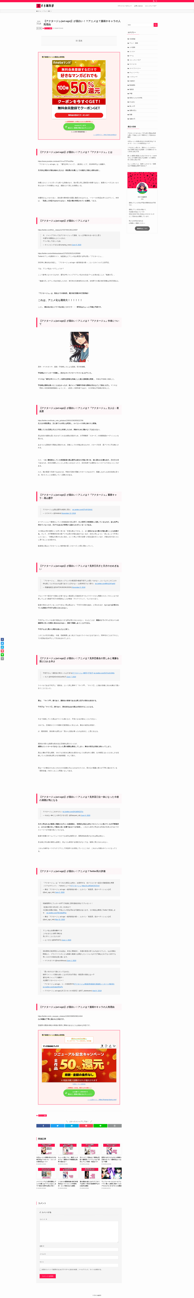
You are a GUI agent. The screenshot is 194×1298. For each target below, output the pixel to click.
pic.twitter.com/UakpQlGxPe (53, 987)
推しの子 (132, 106)
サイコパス (133, 64)
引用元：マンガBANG (79, 1084)
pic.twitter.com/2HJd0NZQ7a (73, 812)
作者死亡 (132, 81)
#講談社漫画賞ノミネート (99, 984)
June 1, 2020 (66, 940)
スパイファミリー (135, 68)
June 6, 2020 (85, 815)
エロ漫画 (132, 47)
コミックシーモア (135, 60)
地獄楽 (131, 89)
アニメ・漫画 (48, 28)
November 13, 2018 (69, 513)
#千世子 (90, 673)
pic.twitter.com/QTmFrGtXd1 (82, 509)
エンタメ (132, 51)
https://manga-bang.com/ (102, 1099)
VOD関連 (132, 39)
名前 (42, 1246)
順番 (130, 114)
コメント (43, 1219)
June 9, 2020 (76, 245)
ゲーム (131, 56)
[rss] (153, 1)
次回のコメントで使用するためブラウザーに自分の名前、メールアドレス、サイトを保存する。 (72, 1269)
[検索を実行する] (156, 25)
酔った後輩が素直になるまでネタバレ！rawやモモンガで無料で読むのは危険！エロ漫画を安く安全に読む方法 (142, 157)
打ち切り (132, 102)
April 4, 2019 (97, 991)
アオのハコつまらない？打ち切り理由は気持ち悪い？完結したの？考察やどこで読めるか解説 (142, 135)
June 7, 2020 (71, 677)
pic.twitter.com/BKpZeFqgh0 (105, 583)
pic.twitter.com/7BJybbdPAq (56, 913)
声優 (130, 93)
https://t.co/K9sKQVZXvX (91, 886)
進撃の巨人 (133, 110)
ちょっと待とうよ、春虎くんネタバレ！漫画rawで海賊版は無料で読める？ (142, 165)
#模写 (85, 673)
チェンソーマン (134, 72)
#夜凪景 (87, 984)
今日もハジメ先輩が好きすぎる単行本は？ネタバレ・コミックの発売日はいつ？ (142, 142)
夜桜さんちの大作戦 (135, 98)
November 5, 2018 (78, 587)
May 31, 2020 (60, 919)
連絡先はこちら (142, 228)
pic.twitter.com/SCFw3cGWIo (104, 673)
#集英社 (111, 984)
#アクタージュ (77, 673)
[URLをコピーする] (115, 1125)
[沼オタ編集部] (45, 6)
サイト (42, 1262)
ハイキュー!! (133, 77)
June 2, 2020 (59, 892)
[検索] (156, 1)
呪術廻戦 (132, 85)
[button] (43, 1125)
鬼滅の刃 (132, 119)
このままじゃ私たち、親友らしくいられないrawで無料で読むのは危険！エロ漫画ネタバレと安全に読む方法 (142, 149)
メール (43, 1254)
